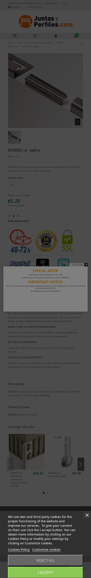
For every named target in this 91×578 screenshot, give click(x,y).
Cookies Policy (19, 549)
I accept (45, 572)
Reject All (45, 560)
